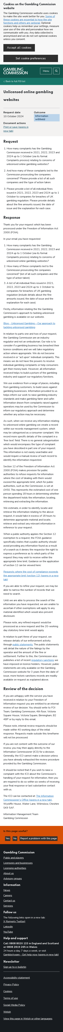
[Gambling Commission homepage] (15, 73)
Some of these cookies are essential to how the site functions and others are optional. (29, 20)
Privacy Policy (11, 984)
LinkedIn (8, 926)
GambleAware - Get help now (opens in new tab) (31, 954)
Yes (8, 838)
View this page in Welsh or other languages (27, 1018)
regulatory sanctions (42, 660)
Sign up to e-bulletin (14, 967)
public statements (23, 644)
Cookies (7, 991)
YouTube (8, 932)
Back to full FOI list (15, 81)
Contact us (9, 900)
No (15, 838)
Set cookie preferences (31, 58)
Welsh (7, 1012)
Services (8, 906)
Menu (46, 71)
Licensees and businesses (18, 863)
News (6, 890)
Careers (7, 895)
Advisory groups (12, 878)
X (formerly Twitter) (14, 921)
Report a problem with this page (38, 838)
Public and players (13, 858)
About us (8, 873)
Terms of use (10, 998)
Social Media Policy (14, 1005)
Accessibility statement (16, 978)
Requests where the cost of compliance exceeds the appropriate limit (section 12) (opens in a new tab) (30, 575)
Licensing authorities (14, 868)
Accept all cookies (19, 48)
